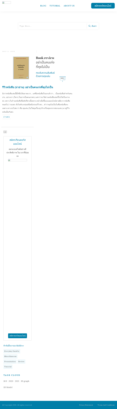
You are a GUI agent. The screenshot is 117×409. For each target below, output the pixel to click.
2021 (17, 381)
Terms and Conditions (106, 405)
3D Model (7, 387)
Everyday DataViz (11, 351)
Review (21, 361)
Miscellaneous (10, 356)
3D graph (25, 381)
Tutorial (8, 367)
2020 (11, 381)
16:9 (5, 381)
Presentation (10, 361)
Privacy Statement (86, 405)
